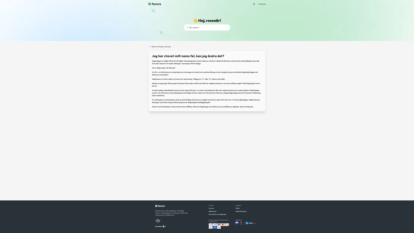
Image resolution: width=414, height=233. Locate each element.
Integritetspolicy (241, 211)
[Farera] (154, 4)
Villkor (237, 208)
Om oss (211, 208)
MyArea (262, 4)
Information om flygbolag (217, 214)
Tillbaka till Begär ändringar (161, 47)
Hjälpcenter (212, 211)
